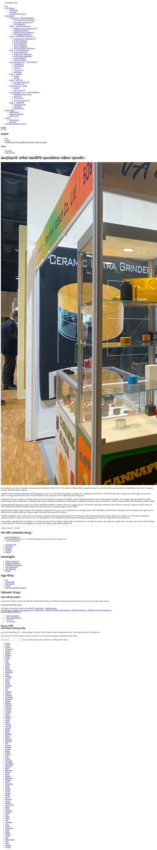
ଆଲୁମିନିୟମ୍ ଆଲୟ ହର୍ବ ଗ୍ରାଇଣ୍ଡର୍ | (99, 610)
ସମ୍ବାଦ (7, 140)
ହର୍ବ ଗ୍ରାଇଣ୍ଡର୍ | (38, 610)
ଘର (6, 138)
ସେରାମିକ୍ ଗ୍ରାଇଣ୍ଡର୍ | (78, 610)
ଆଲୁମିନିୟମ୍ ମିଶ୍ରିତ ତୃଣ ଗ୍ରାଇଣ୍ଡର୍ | (57, 610)
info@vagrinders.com (12, 537)
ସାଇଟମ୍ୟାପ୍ (39, 608)
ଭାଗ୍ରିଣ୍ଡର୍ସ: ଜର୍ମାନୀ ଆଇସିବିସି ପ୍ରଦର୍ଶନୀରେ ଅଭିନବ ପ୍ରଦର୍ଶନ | (26, 142)
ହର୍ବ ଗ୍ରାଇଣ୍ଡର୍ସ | (6, 610)
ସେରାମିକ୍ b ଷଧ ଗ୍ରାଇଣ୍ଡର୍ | (22, 610)
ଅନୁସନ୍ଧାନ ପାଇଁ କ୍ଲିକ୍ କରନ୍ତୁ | (11, 605)
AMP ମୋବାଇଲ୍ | (51, 608)
